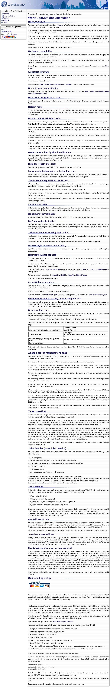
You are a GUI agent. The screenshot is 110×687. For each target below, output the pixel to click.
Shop (5, 22)
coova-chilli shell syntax (98, 295)
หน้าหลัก (6, 14)
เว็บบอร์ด (6, 20)
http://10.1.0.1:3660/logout (77, 275)
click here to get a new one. (63, 621)
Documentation (9, 16)
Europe (14, 34)
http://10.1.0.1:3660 (59, 275)
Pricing (5, 18)
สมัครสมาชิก (7, 32)
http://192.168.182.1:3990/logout (95, 269)
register (59, 25)
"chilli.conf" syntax (51, 295)
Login (5, 29)
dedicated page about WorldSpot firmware (55, 84)
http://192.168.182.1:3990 (51, 269)
